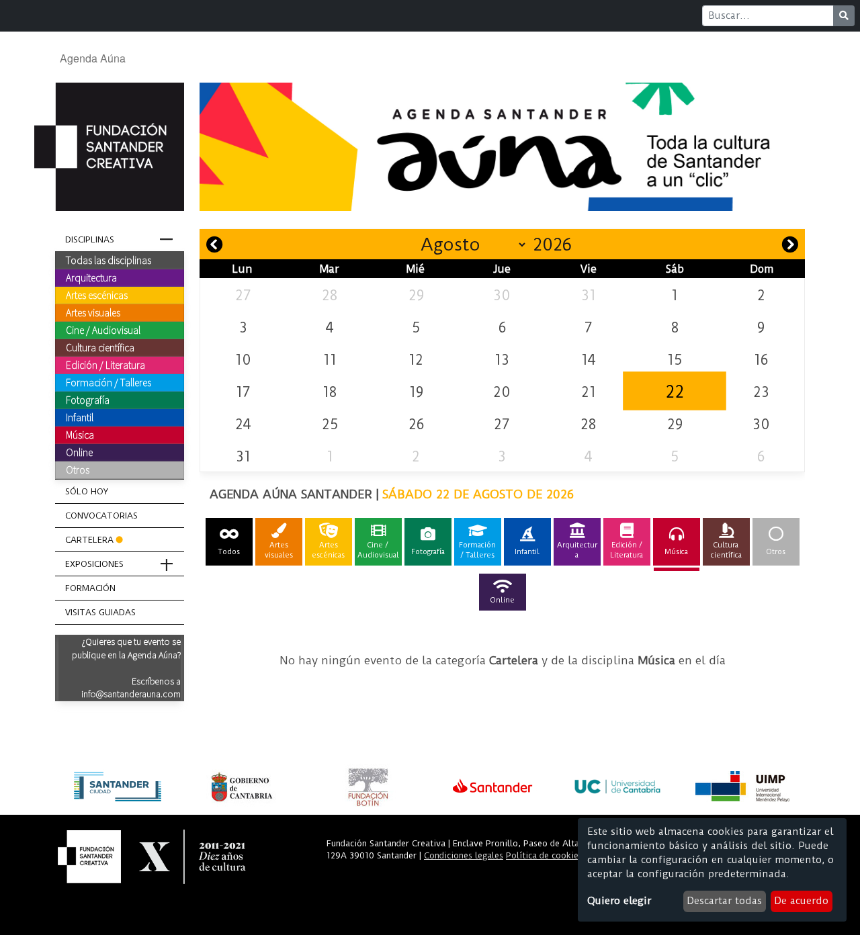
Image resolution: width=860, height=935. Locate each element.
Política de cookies (544, 855)
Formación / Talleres (108, 382)
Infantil (79, 417)
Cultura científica (100, 347)
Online (79, 452)
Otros (77, 469)
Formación (90, 588)
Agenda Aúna (93, 58)
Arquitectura (91, 277)
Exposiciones (94, 564)
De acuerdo (801, 901)
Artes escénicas (97, 295)
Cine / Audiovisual (103, 330)
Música (80, 434)
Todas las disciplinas (108, 260)
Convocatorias (101, 515)
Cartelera (89, 540)
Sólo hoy (86, 491)
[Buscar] (844, 15)
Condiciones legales (463, 855)
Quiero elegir (619, 901)
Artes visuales (93, 312)
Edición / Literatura (105, 364)
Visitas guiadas (100, 612)
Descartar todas (724, 901)
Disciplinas (89, 239)
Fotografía (88, 399)
